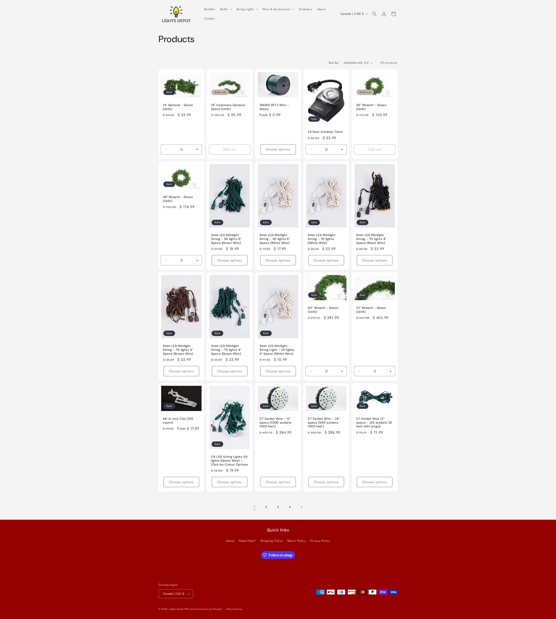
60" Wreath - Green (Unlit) (323, 310)
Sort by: (334, 62)
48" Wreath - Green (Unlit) (178, 199)
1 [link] (254, 506)
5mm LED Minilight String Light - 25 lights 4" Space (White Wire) (277, 349)
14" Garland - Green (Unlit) (178, 107)
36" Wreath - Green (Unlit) (371, 107)
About (230, 541)
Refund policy (234, 609)
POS (187, 609)
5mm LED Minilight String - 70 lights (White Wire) (322, 239)
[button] (226, 9)
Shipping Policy (271, 541)
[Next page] (301, 507)
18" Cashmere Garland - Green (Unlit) (229, 107)
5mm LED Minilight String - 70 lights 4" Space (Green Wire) (226, 349)
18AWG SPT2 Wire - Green (274, 107)
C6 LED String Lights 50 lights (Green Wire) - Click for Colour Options (229, 460)
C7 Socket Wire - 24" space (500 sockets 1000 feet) (324, 422)
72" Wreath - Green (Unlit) (371, 310)
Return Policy (296, 541)
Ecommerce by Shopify (208, 609)
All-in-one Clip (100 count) (178, 420)
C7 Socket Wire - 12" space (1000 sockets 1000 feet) (275, 422)
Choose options (278, 149)
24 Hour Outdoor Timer (325, 132)
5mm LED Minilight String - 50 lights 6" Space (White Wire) (275, 239)
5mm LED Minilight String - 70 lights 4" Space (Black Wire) (371, 239)
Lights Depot (176, 609)
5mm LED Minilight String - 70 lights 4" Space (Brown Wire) (178, 349)
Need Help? (247, 541)
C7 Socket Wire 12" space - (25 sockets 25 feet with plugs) (374, 422)
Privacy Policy (320, 541)
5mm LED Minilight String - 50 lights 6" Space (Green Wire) (226, 239)
